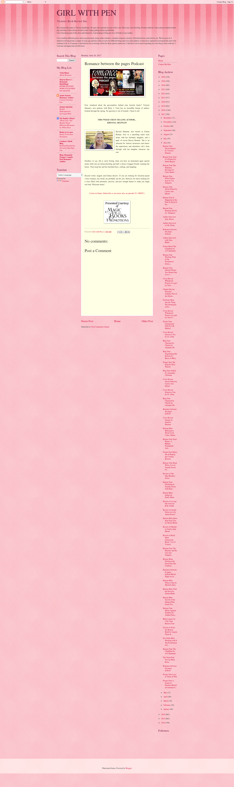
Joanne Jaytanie (66, 107)
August (166, 134)
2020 (163, 101)
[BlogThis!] (121, 232)
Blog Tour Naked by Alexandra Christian (169, 372)
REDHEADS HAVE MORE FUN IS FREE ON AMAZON (67, 88)
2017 (163, 114)
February (167, 705)
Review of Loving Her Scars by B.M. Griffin (169, 503)
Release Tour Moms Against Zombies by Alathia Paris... (169, 611)
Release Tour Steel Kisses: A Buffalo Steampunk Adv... (170, 443)
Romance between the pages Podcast (170, 231)
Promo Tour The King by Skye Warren (169, 364)
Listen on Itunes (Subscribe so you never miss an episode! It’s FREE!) (117, 193)
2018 (163, 110)
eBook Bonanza (65, 75)
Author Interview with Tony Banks (169, 240)
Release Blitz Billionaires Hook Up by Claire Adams (169, 431)
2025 (163, 81)
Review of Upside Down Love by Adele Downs (169, 512)
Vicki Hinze (64, 73)
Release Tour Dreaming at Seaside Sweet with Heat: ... (169, 485)
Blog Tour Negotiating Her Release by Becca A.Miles (170, 354)
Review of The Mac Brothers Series (169, 475)
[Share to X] (123, 232)
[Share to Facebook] (126, 232)
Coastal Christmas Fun (66, 101)
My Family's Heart (67, 118)
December (168, 117)
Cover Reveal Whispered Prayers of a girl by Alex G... (170, 314)
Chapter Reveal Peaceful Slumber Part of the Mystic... (170, 292)
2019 (163, 106)
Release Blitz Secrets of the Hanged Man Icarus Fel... (169, 601)
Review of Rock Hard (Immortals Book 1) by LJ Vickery (169, 540)
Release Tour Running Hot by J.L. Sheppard (170, 210)
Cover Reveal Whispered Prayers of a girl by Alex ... (170, 282)
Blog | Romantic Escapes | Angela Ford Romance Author (66, 158)
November (168, 122)
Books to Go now (66, 132)
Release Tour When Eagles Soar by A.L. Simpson (169, 179)
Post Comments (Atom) (100, 326)
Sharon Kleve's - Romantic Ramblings (66, 81)
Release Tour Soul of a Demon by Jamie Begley (169, 159)
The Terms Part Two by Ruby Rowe (169, 659)
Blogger (129, 768)
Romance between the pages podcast (170, 411)
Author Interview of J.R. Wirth (169, 224)
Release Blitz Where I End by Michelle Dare (170, 582)
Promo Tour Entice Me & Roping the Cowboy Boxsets (170, 455)
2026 (163, 77)
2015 (163, 718)
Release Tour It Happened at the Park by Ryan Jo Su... (170, 201)
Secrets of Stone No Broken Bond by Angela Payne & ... (170, 630)
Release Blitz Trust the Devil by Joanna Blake (170, 591)
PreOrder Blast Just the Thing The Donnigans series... (169, 303)
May (165, 692)
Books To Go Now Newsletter (66, 135)
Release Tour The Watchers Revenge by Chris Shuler (169, 168)
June (165, 142)
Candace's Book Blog (66, 142)
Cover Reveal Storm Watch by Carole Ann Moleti (170, 382)
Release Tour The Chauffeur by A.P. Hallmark (169, 651)
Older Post (147, 321)
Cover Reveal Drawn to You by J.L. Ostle (169, 334)
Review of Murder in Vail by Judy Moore (170, 529)
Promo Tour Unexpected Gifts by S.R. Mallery (169, 325)
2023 (163, 89)
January (167, 709)
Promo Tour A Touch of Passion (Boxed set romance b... (170, 684)
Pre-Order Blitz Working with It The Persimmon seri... (170, 641)
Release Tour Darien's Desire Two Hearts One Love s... (170, 271)
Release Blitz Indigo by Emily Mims (168, 495)
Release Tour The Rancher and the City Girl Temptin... (170, 551)
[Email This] (118, 232)
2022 (163, 93)
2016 (163, 714)
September (168, 130)
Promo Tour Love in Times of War (170, 675)
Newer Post (87, 321)
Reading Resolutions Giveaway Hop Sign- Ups (67, 147)
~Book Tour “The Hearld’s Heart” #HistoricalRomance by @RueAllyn (67, 124)
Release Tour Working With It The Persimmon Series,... (169, 259)
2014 (163, 722)
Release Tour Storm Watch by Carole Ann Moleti (170, 190)
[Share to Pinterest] (128, 232)
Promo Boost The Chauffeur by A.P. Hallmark (169, 248)
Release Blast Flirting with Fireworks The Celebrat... (169, 562)
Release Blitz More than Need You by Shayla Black (170, 520)
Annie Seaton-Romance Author (67, 96)
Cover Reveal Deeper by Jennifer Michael (168, 421)
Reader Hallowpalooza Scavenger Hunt (65, 111)
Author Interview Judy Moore (169, 217)
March (166, 701)
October (167, 126)
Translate (65, 181)
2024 (163, 85)
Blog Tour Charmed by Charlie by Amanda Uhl (169, 344)
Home (117, 321)
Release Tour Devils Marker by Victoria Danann (169, 149)
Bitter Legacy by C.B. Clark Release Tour (169, 621)
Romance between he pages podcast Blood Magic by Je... (170, 573)
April (166, 696)
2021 (163, 97)
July (165, 138)
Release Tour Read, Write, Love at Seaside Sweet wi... (170, 466)
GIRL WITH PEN (86, 12)
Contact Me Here (164, 64)
